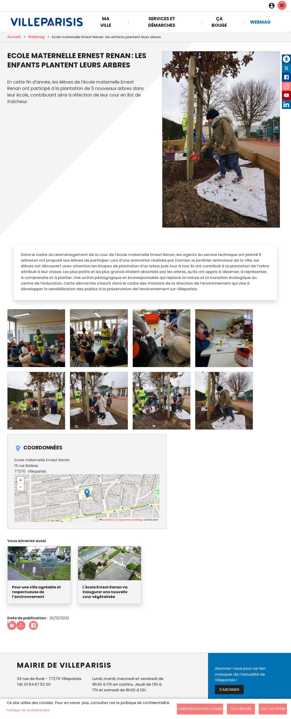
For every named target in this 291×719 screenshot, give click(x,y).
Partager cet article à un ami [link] (11, 625)
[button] (87, 493)
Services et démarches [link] (161, 22)
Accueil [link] (14, 37)
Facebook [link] (286, 77)
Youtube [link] (286, 95)
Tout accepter (272, 709)
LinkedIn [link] (286, 104)
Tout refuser (240, 709)
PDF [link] (20, 625)
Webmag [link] (260, 22)
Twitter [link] (286, 68)
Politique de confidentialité (28, 710)
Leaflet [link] (107, 520)
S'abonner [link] (229, 689)
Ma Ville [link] (105, 22)
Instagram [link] (286, 86)
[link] (286, 59)
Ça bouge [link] (219, 22)
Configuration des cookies (200, 709)
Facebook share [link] (33, 625)
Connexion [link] (272, 5)
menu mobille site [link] (281, 5)
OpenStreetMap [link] (130, 520)
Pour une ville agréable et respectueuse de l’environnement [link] (36, 592)
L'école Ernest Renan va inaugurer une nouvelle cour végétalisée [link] (105, 592)
